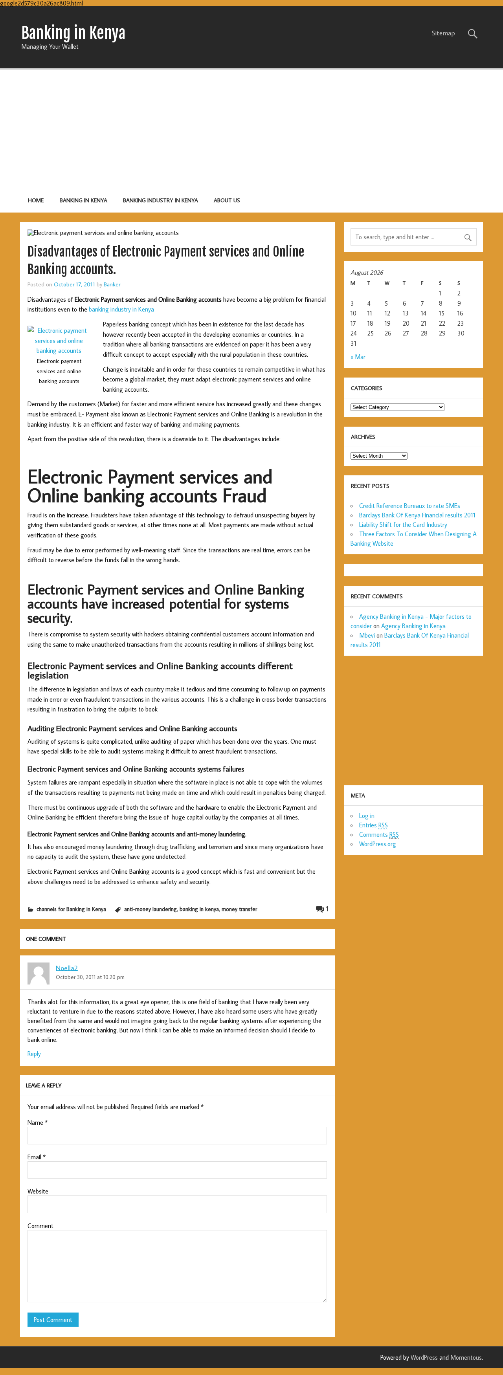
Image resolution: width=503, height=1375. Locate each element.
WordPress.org (377, 844)
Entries (373, 825)
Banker (112, 284)
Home (36, 200)
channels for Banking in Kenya (71, 909)
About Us (227, 200)
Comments (379, 834)
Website (38, 1191)
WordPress (424, 1357)
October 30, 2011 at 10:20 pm (90, 977)
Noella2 (67, 967)
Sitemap (443, 33)
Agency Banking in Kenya (413, 626)
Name (38, 1122)
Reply (34, 1054)
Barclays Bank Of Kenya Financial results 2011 (417, 515)
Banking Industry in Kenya (160, 200)
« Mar (358, 357)
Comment (40, 1226)
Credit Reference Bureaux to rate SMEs (409, 506)
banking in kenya (199, 909)
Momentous (466, 1357)
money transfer (239, 909)
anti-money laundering (150, 909)
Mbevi (367, 635)
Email (37, 1157)
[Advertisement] (251, 129)
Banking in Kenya (83, 200)
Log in (366, 816)
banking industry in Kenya (121, 309)
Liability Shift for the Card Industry (403, 524)
